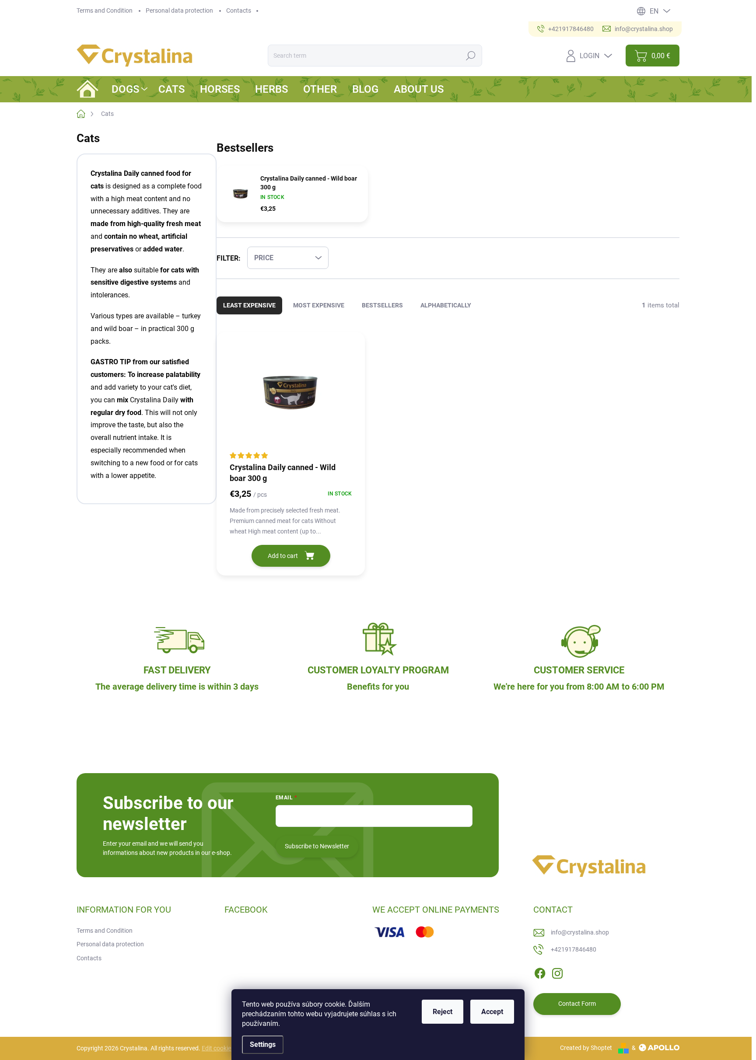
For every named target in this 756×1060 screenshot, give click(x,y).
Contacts (238, 10)
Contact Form (577, 1003)
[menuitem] (131, 89)
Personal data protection (179, 10)
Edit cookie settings (228, 1048)
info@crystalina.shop (580, 932)
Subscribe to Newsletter (317, 846)
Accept (492, 1012)
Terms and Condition (105, 10)
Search (471, 55)
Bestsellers (382, 305)
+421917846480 (573, 949)
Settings (263, 1044)
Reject (442, 1012)
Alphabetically (445, 305)
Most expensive (318, 305)
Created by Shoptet (586, 1047)
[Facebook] (539, 971)
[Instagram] (557, 971)
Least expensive (249, 305)
